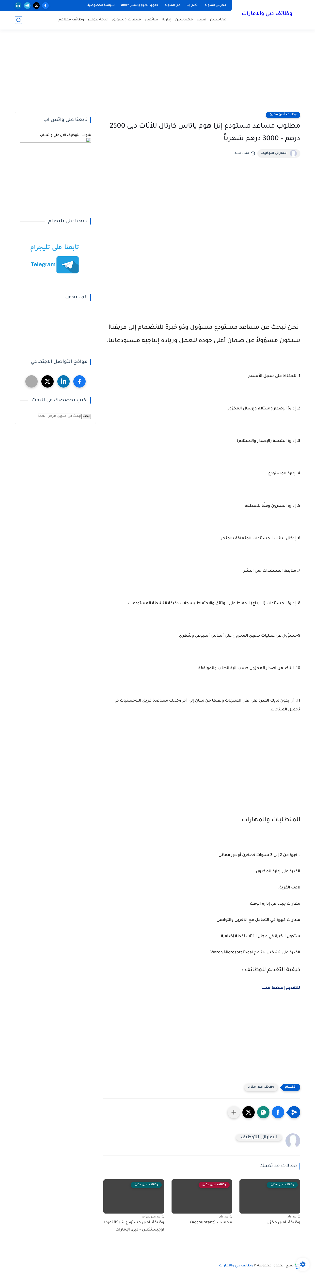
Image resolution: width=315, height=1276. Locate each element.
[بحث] (18, 20)
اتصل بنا (192, 5)
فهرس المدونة (215, 5)
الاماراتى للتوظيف (274, 153)
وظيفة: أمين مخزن (283, 1222)
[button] (278, 1112)
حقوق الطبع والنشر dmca (139, 5)
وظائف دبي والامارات (267, 14)
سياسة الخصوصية (101, 5)
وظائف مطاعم (71, 20)
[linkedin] (18, 5)
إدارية (167, 20)
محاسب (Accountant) (211, 1222)
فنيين (201, 20)
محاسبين (218, 20)
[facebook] (45, 5)
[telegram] (27, 5)
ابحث (86, 416)
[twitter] (36, 5)
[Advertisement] (157, 73)
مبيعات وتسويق (126, 20)
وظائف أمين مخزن (283, 115)
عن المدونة (172, 5)
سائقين (151, 20)
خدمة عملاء (98, 20)
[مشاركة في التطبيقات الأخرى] (234, 1112)
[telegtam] (31, 381)
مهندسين (184, 20)
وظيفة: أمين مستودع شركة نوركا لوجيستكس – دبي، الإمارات (134, 1226)
